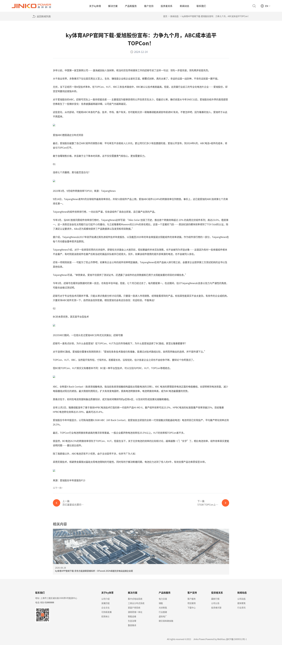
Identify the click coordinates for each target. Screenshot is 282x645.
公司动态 (241, 598)
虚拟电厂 (163, 616)
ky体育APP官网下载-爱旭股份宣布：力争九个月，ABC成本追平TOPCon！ (216, 16)
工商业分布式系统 (136, 603)
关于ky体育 (95, 6)
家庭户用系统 (134, 607)
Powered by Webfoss (215, 639)
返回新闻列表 (44, 16)
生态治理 (132, 620)
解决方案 (113, 6)
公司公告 (215, 603)
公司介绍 (105, 598)
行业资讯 (241, 607)
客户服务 (191, 598)
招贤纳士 (105, 616)
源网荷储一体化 (135, 611)
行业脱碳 (163, 611)
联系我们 (201, 6)
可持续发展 (106, 611)
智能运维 (132, 616)
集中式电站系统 (135, 598)
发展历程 (105, 603)
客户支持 (148, 6)
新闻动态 (184, 6)
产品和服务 (131, 6)
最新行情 (215, 598)
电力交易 (163, 598)
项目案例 (191, 603)
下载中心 (191, 607)
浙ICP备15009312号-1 (236, 639)
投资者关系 (166, 6)
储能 (161, 603)
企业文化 (105, 607)
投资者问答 (216, 607)
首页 (165, 16)
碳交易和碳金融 (166, 620)
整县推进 (132, 625)
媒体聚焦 (241, 603)
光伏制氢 (163, 607)
